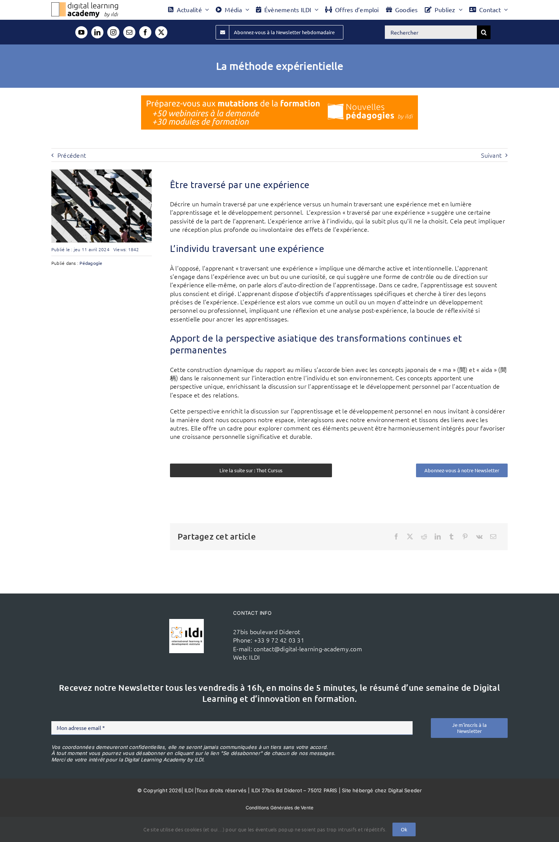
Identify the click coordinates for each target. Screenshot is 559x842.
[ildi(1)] (186, 622)
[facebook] (145, 32)
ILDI (254, 657)
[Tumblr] (451, 536)
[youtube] (81, 32)
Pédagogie (90, 263)
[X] (410, 536)
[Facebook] (396, 536)
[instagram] (113, 32)
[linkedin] (97, 32)
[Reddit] (424, 536)
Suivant (491, 155)
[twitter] (161, 32)
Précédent (71, 155)
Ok (404, 829)
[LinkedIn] (438, 536)
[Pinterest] (465, 536)
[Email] (493, 536)
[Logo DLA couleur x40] (84, 5)
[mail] (129, 32)
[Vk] (479, 536)
